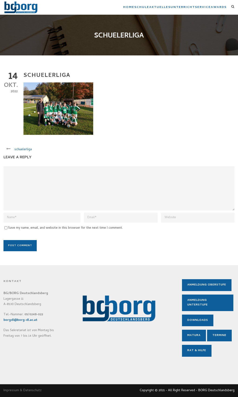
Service (203, 7)
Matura (194, 335)
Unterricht (183, 7)
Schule (141, 7)
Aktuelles (160, 7)
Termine (219, 335)
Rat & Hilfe (196, 350)
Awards (219, 7)
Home (128, 7)
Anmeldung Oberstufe (206, 285)
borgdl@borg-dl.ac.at (20, 320)
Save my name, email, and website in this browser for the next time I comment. (65, 228)
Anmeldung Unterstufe (197, 302)
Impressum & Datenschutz (22, 390)
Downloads (197, 320)
